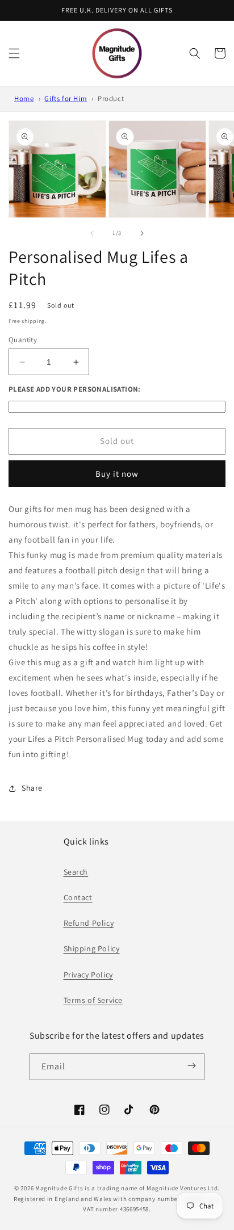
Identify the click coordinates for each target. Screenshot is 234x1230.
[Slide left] (92, 233)
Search (76, 872)
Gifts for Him (65, 98)
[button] (14, 53)
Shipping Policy (92, 948)
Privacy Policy (88, 974)
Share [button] (32, 788)
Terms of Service (93, 1000)
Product (111, 98)
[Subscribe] (191, 1065)
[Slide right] (141, 233)
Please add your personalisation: (75, 389)
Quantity (23, 340)
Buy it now (117, 473)
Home (24, 98)
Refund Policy (89, 923)
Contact (78, 897)
